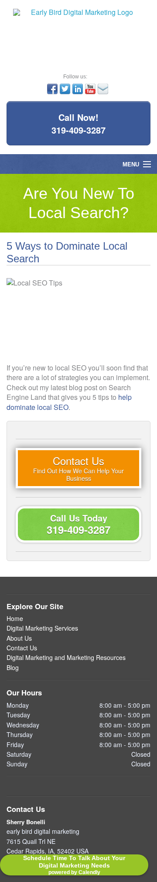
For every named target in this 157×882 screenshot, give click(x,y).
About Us (19, 638)
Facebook (52, 89)
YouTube (90, 89)
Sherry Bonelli (26, 822)
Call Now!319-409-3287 (78, 123)
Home (15, 618)
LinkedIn (77, 89)
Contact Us (22, 648)
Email (103, 89)
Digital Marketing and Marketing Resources (66, 657)
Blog (13, 667)
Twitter (65, 89)
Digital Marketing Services (42, 628)
